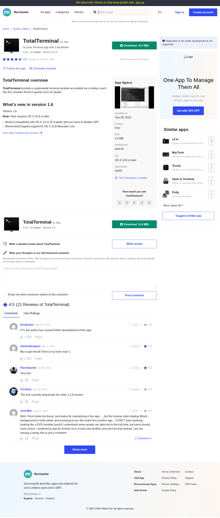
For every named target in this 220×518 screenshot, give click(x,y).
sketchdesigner (30, 346)
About (137, 471)
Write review (134, 244)
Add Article (140, 490)
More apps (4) (172, 205)
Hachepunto (28, 368)
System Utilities (21, 28)
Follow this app (16, 68)
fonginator (27, 324)
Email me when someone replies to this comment (38, 294)
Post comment (134, 295)
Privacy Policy (169, 477)
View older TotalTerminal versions (21, 132)
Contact (189, 471)
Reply (38, 337)
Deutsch (39, 498)
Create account (203, 12)
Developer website (44, 68)
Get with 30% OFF (188, 110)
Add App (139, 477)
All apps (46, 12)
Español (50, 498)
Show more (79, 449)
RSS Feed (190, 484)
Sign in (179, 12)
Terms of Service (171, 471)
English (28, 498)
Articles (78, 12)
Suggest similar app (188, 216)
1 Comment (142, 438)
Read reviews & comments (134, 59)
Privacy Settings (170, 484)
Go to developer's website (133, 177)
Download (136, 45)
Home (6, 28)
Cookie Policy (169, 490)
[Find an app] (94, 12)
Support (189, 477)
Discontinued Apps (145, 484)
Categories (62, 12)
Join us (139, 2)
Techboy (26, 389)
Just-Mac (26, 411)
